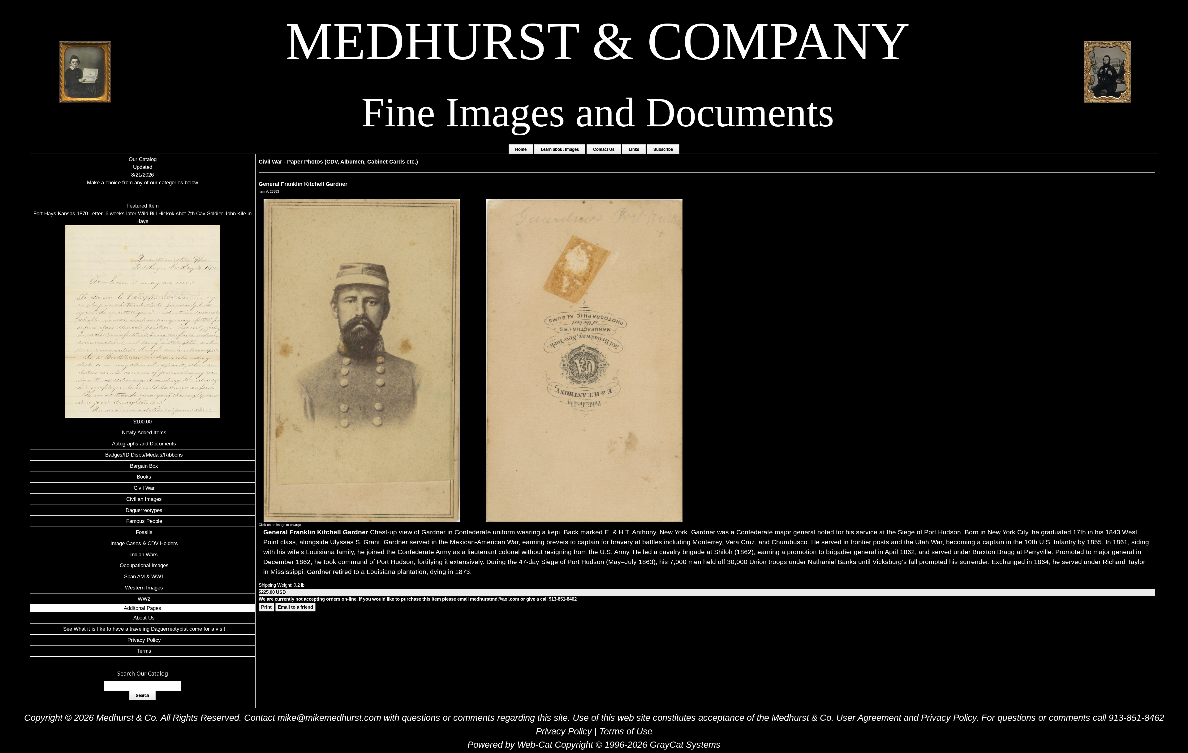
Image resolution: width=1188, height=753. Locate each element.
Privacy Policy (144, 640)
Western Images (144, 587)
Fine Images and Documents (597, 112)
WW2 (144, 599)
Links (634, 149)
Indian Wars (144, 554)
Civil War (144, 488)
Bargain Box (144, 466)
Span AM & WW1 (144, 576)
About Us (144, 617)
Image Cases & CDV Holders (144, 543)
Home (521, 149)
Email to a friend (295, 607)
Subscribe (663, 149)
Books (144, 476)
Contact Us (603, 149)
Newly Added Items (144, 432)
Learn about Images (560, 149)
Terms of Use (625, 731)
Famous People (144, 521)
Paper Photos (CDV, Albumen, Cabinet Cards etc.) (352, 162)
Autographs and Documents (144, 443)
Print (266, 607)
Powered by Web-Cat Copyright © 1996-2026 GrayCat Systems (594, 745)
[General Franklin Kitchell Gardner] (362, 360)
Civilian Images (144, 499)
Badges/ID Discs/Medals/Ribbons (144, 454)
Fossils (144, 532)
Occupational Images (144, 565)
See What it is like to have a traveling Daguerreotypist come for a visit (144, 629)
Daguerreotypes (144, 510)
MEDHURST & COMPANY (597, 41)
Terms (144, 651)
